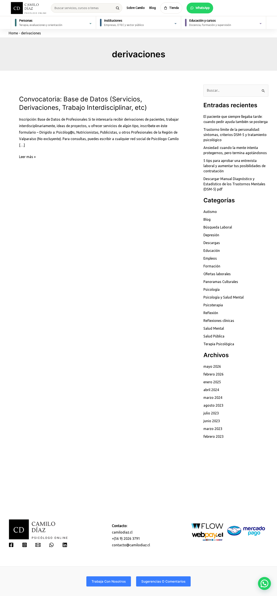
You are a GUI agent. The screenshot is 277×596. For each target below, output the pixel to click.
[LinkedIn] (64, 544)
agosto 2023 (213, 405)
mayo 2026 (212, 366)
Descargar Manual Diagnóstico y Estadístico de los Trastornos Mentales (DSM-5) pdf (234, 184)
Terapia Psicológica (218, 344)
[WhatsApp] (51, 544)
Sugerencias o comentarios (163, 581)
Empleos (210, 258)
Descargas (211, 243)
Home (13, 33)
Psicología (211, 289)
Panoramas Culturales (220, 282)
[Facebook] (11, 544)
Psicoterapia (213, 305)
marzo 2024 (212, 397)
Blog (152, 8)
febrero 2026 (213, 374)
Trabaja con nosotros (109, 581)
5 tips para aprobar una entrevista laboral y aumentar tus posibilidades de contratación (234, 166)
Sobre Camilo (136, 8)
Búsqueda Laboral (217, 227)
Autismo (210, 212)
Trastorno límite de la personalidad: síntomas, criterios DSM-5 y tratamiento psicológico (235, 135)
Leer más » (27, 157)
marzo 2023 (212, 429)
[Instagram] (24, 544)
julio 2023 (211, 413)
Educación (211, 250)
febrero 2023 (213, 436)
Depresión (211, 235)
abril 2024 (211, 390)
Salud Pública (213, 336)
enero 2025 (212, 382)
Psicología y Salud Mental (223, 297)
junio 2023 (211, 421)
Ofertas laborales (217, 274)
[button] (264, 583)
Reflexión (210, 313)
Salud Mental (213, 328)
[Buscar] (117, 8)
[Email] (37, 544)
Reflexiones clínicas (218, 321)
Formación (211, 266)
